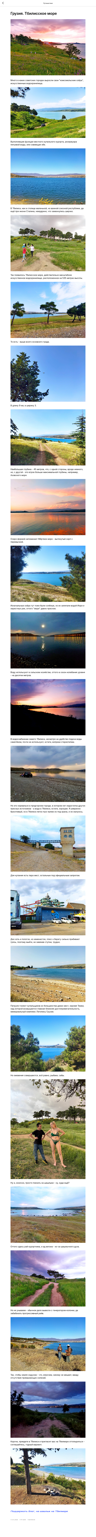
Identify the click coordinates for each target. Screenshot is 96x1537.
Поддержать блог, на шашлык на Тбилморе (39, 1511)
